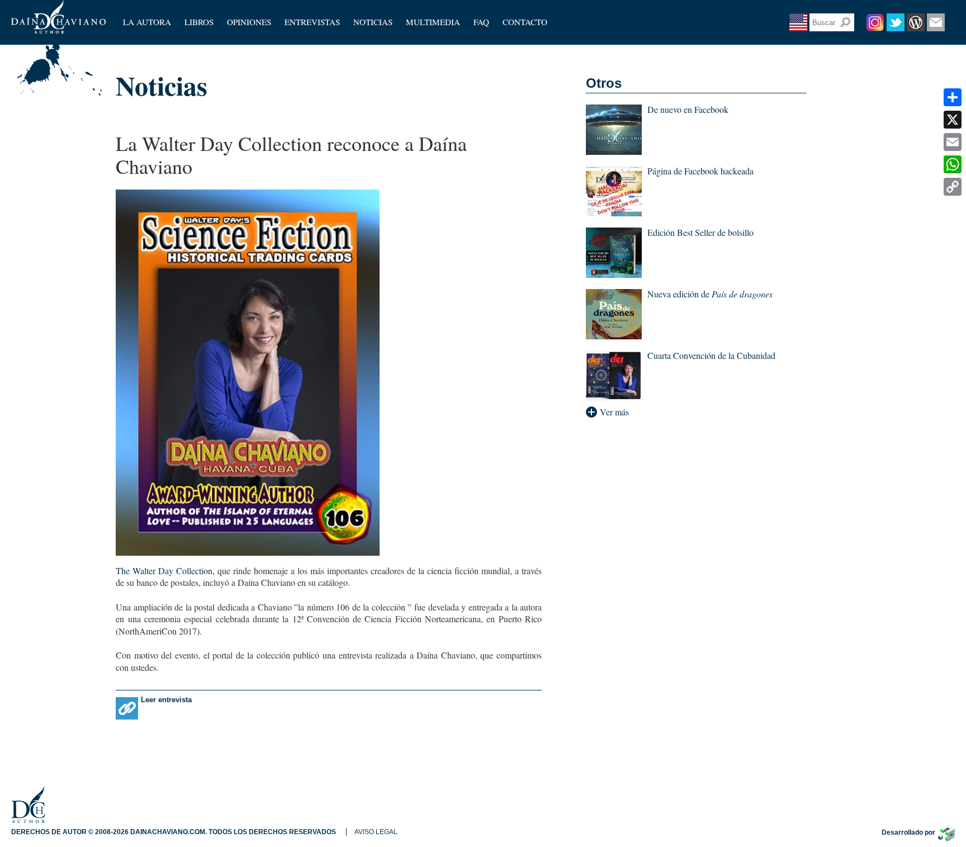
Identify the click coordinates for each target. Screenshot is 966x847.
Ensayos (241, 30)
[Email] (952, 142)
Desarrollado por (908, 832)
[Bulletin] (936, 22)
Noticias (372, 21)
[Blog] (916, 22)
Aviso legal (375, 832)
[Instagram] (875, 22)
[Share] (952, 97)
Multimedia (433, 21)
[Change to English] (798, 22)
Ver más (614, 412)
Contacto (525, 21)
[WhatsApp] (952, 164)
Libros (199, 21)
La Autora (147, 21)
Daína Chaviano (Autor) (58, 17)
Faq (481, 21)
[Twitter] (896, 22)
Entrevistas (312, 21)
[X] (952, 119)
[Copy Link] (952, 187)
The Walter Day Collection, (165, 570)
